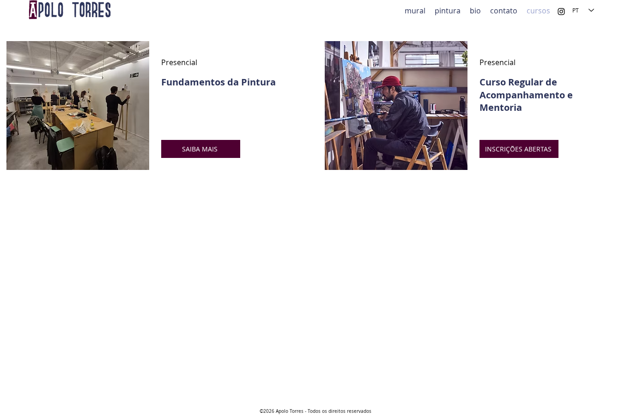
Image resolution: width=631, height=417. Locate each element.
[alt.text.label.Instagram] (561, 11)
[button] (447, 10)
